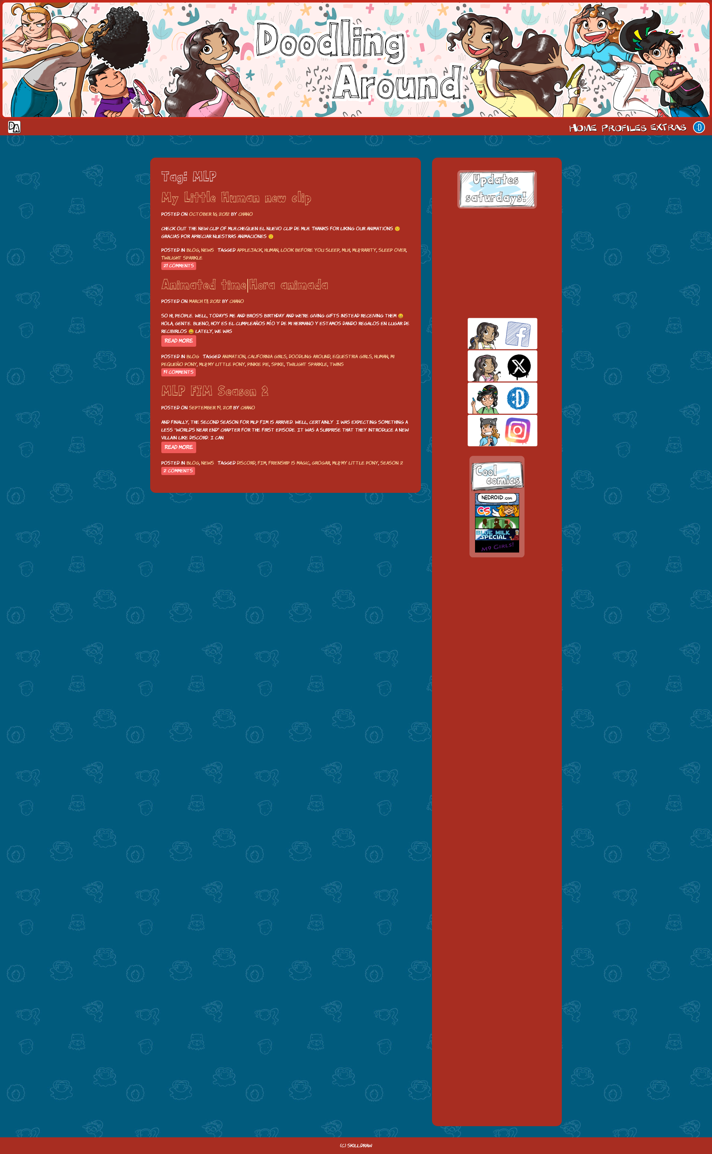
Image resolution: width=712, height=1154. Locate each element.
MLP (356, 250)
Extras (669, 127)
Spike (277, 364)
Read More (179, 341)
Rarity (368, 250)
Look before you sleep (310, 250)
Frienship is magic (289, 463)
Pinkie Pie (258, 364)
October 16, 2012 (209, 214)
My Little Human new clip (236, 198)
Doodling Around (309, 357)
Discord (246, 463)
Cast (623, 127)
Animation (233, 357)
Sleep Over (392, 250)
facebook (490, 333)
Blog (193, 250)
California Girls (267, 357)
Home (583, 127)
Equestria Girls (352, 357)
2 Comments (178, 471)
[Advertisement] (497, 263)
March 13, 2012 (205, 301)
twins (337, 364)
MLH (346, 250)
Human (271, 250)
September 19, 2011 (210, 408)
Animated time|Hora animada (244, 285)
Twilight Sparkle (181, 258)
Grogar (321, 463)
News (207, 250)
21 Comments (179, 266)
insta (490, 430)
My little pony (226, 364)
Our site (699, 127)
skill (490, 398)
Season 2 (391, 463)
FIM (262, 463)
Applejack (249, 250)
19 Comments (179, 372)
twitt (490, 366)
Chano (245, 214)
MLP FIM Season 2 (214, 392)
